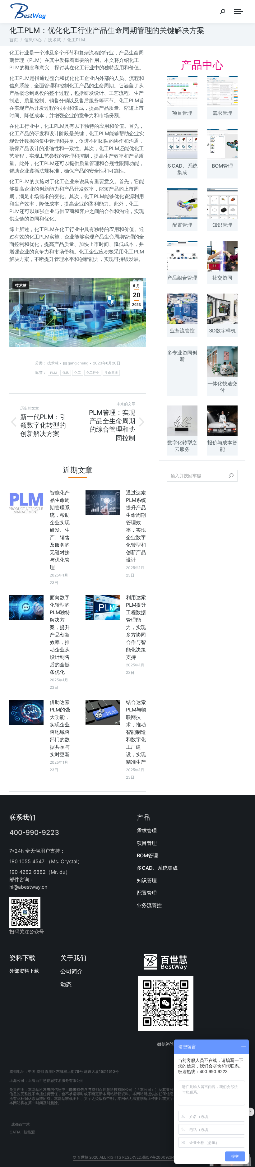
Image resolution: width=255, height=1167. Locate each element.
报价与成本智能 (222, 445)
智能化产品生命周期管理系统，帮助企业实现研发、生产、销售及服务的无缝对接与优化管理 (60, 529)
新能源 (29, 1132)
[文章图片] (26, 502)
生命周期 (111, 372)
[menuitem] (191, 830)
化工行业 (92, 372)
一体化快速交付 (222, 386)
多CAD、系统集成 (182, 169)
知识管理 (222, 225)
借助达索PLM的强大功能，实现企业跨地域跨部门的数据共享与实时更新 (60, 728)
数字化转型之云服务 (182, 445)
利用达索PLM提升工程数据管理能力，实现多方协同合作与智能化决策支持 (136, 627)
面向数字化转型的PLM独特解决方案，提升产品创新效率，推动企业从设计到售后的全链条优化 (60, 634)
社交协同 (222, 278)
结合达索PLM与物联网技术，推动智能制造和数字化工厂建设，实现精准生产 (136, 732)
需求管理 (222, 113)
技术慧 (20, 285)
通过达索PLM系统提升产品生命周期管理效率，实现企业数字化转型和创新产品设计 (136, 526)
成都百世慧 (20, 1124)
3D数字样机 (222, 330)
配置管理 (182, 225)
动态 (66, 984)
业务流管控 (182, 330)
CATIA (15, 1132)
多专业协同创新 (182, 356)
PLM (53, 372)
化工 (77, 372)
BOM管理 (222, 166)
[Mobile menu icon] (238, 11)
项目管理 (182, 113)
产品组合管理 (182, 278)
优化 (66, 372)
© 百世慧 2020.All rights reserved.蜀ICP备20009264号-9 (127, 1157)
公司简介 (71, 971)
